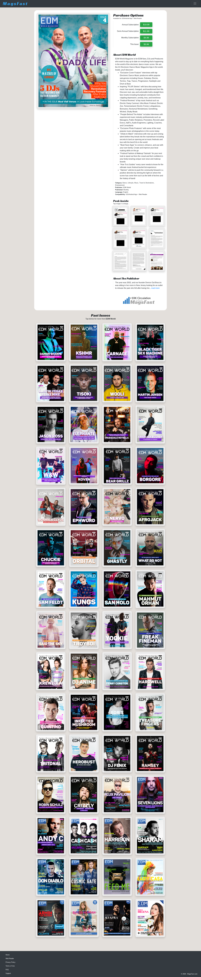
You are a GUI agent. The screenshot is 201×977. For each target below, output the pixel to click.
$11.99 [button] (146, 31)
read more (155, 288)
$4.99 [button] (146, 38)
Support (8, 973)
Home (8, 955)
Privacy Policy (10, 962)
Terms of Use (10, 966)
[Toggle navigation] (195, 3)
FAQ (7, 970)
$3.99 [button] (146, 44)
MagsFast (15, 3)
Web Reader (10, 958)
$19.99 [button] (146, 24)
